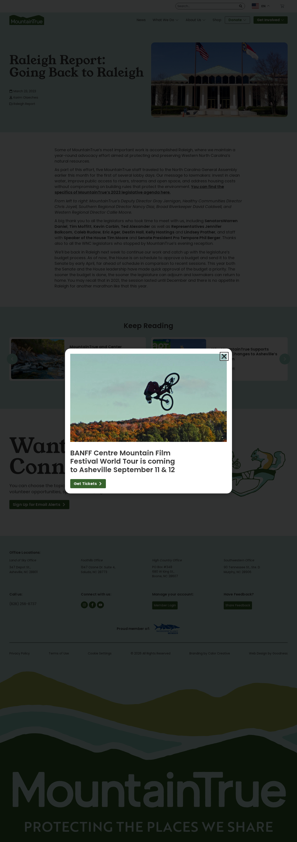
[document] (148, 421)
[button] (224, 356)
